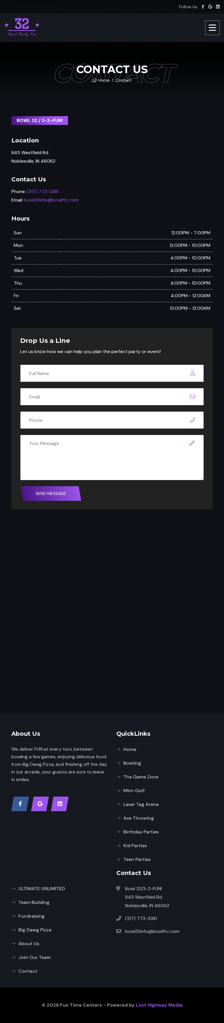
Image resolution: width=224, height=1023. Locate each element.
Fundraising (31, 916)
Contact (27, 971)
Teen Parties (136, 859)
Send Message (51, 493)
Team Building (34, 902)
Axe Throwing (138, 818)
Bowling (132, 763)
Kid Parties (135, 846)
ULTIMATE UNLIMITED (41, 889)
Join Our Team (34, 957)
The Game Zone (140, 777)
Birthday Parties (141, 832)
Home (104, 80)
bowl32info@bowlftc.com (51, 200)
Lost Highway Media (159, 1005)
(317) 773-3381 (43, 191)
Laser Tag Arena (141, 804)
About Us (28, 944)
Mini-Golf (134, 791)
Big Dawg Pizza (34, 930)
